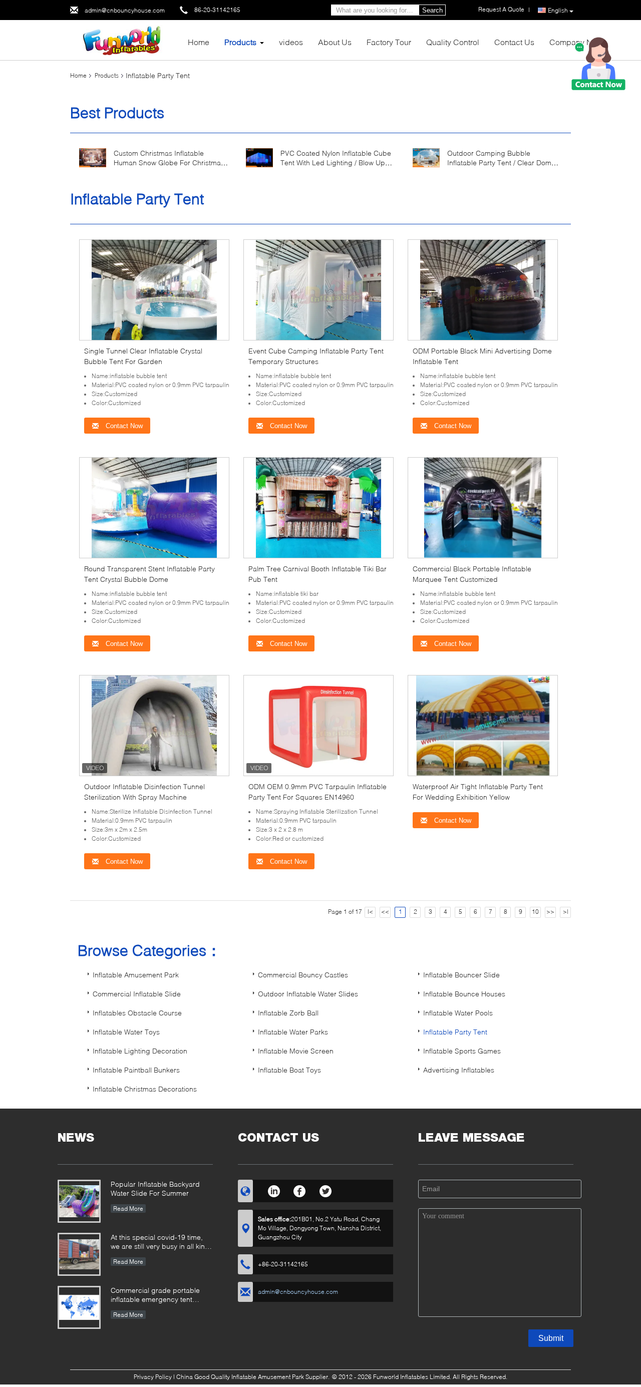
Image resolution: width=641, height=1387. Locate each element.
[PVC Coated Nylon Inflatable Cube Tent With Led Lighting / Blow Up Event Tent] (259, 157)
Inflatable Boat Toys (289, 1070)
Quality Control (452, 42)
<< (385, 911)
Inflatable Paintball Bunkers (136, 1070)
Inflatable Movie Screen (296, 1051)
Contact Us (514, 42)
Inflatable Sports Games (462, 1051)
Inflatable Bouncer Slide (461, 974)
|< (370, 911)
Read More (128, 1208)
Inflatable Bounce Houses (464, 993)
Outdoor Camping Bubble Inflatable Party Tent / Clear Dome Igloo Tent (501, 162)
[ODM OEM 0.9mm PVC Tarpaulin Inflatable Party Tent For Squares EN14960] (318, 725)
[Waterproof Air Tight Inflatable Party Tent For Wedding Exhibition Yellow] (483, 725)
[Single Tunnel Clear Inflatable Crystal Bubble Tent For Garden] (154, 289)
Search (432, 10)
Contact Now (123, 426)
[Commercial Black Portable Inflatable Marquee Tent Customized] (483, 507)
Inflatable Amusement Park (136, 974)
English (558, 10)
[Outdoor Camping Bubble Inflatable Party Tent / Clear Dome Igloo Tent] (426, 157)
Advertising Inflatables (458, 1070)
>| (565, 911)
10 (535, 911)
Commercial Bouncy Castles (303, 974)
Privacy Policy (153, 1376)
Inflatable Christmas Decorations (145, 1089)
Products (240, 42)
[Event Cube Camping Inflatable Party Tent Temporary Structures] (318, 289)
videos (291, 42)
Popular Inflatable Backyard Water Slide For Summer (155, 1188)
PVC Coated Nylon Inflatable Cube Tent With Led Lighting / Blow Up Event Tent (335, 162)
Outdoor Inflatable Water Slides (308, 993)
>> (550, 911)
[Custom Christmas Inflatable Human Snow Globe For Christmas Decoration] (92, 157)
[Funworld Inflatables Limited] (125, 39)
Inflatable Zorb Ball (288, 1012)
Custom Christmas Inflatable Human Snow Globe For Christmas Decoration (169, 162)
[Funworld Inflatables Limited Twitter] (325, 1189)
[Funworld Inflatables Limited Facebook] (299, 1189)
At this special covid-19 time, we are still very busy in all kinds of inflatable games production (162, 1242)
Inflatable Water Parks (293, 1031)
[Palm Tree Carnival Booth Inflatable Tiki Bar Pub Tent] (318, 507)
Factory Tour (389, 42)
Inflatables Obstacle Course (137, 1012)
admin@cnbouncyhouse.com (125, 10)
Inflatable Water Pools (458, 1012)
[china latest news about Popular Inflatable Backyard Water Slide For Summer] (79, 1201)
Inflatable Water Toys (126, 1031)
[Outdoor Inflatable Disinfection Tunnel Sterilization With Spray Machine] (154, 725)
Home (198, 42)
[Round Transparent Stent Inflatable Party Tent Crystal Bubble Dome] (154, 507)
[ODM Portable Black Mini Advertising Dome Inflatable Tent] (482, 289)
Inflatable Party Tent (455, 1031)
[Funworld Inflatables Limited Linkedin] (273, 1189)
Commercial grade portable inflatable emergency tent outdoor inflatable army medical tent (161, 1295)
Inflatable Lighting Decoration (140, 1051)
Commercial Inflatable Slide (137, 993)
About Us (335, 42)
